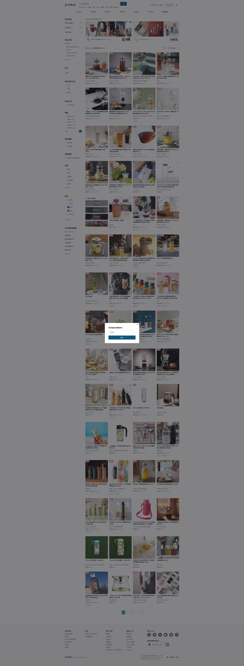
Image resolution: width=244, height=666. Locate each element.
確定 (122, 337)
